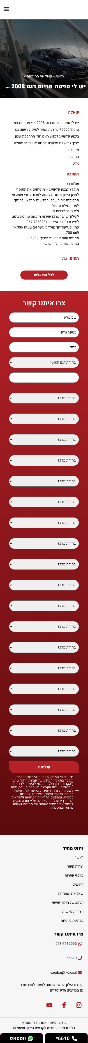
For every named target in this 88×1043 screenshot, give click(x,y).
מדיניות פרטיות (72, 920)
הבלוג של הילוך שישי (67, 902)
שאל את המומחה (39, 76)
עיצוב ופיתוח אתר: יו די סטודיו (44, 1022)
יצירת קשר (75, 866)
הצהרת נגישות (72, 911)
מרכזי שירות (74, 875)
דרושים (77, 884)
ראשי (60, 76)
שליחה (44, 767)
